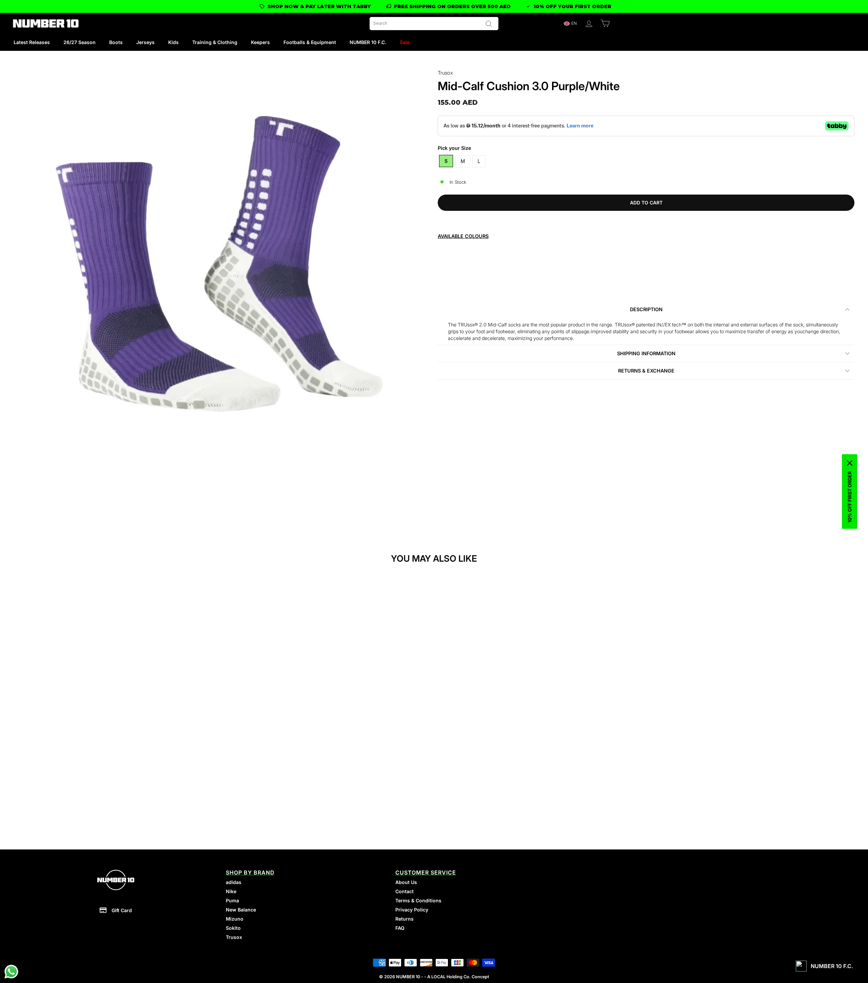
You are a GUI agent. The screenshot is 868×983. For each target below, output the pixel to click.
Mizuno (234, 919)
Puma (232, 900)
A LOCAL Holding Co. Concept (458, 976)
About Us (406, 882)
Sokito (233, 928)
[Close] (849, 463)
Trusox (445, 73)
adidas (233, 882)
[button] (570, 23)
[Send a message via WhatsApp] (11, 972)
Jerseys (145, 42)
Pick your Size (454, 148)
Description (646, 309)
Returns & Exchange (646, 371)
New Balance (241, 909)
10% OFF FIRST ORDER (849, 497)
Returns (404, 919)
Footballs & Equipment (309, 42)
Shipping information (646, 353)
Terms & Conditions (418, 900)
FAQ (400, 928)
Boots (116, 42)
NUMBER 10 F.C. (368, 42)
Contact (404, 891)
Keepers (260, 42)
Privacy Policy (411, 909)
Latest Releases (32, 42)
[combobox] (434, 23)
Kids (173, 42)
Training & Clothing (214, 42)
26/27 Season (79, 42)
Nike (231, 891)
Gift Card (122, 910)
